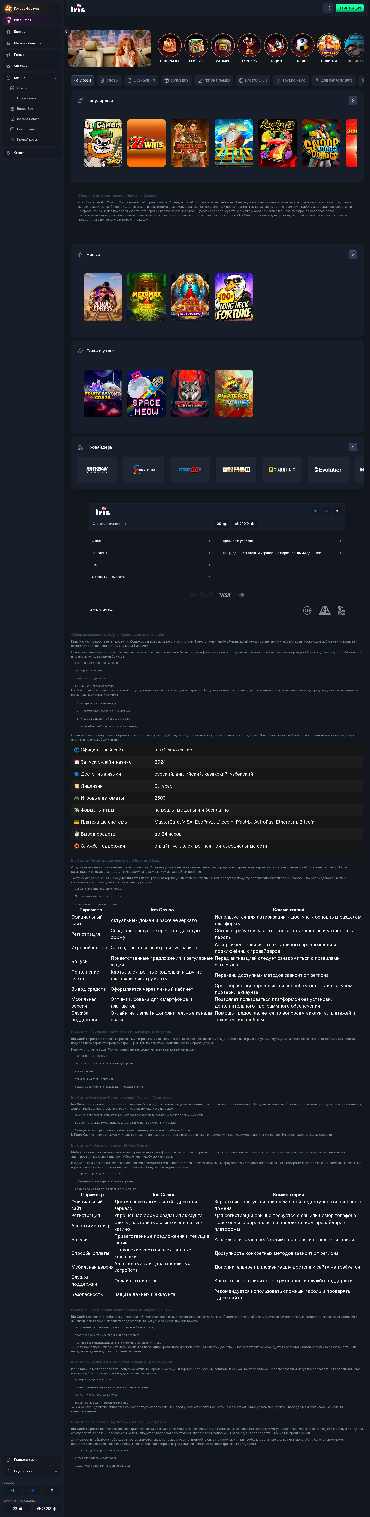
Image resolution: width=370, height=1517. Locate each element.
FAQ (95, 565)
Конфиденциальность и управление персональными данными (272, 553)
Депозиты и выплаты (108, 577)
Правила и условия (238, 541)
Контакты (99, 553)
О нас (96, 541)
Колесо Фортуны (27, 8)
